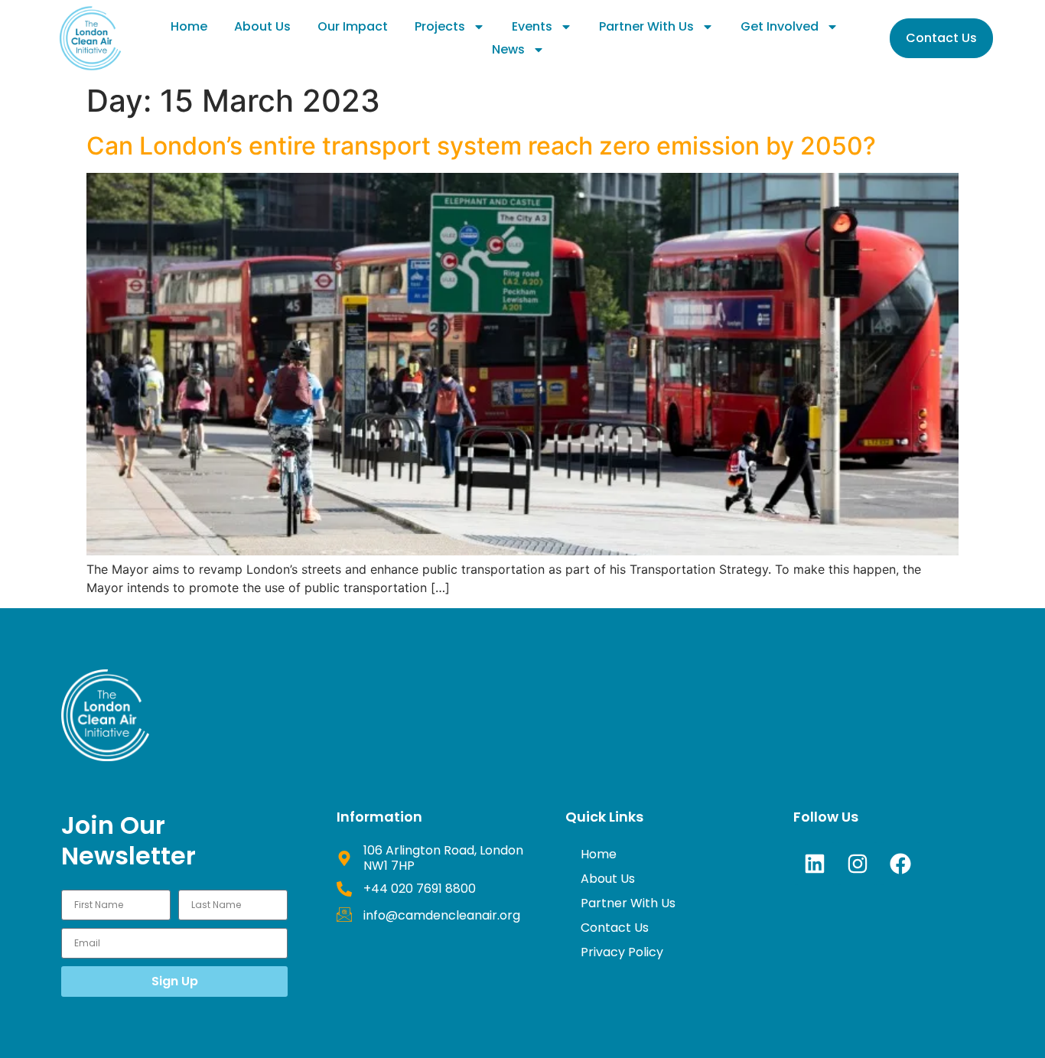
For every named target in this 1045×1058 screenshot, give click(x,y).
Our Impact (352, 26)
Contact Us (615, 927)
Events (532, 26)
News (508, 49)
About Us (262, 26)
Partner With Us (646, 26)
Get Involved (780, 26)
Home (189, 26)
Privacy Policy (622, 952)
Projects (440, 26)
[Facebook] (900, 863)
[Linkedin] (814, 863)
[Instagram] (857, 863)
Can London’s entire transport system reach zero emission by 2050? (481, 146)
